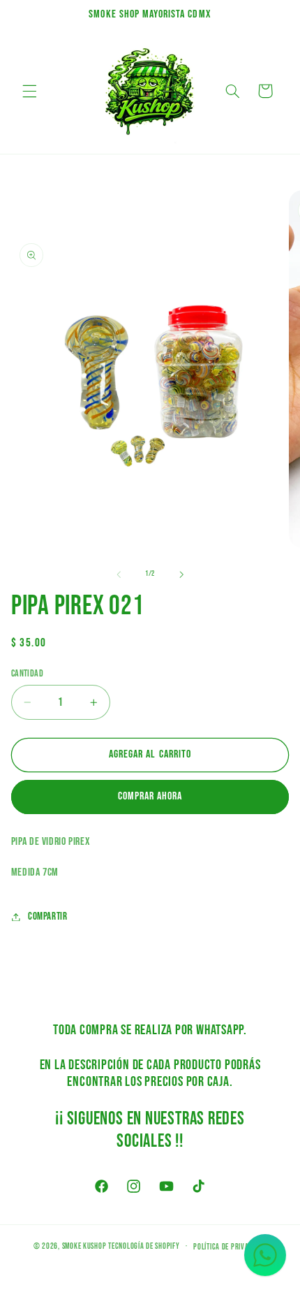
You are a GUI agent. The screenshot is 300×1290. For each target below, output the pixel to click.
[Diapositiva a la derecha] (181, 574)
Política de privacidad (230, 1247)
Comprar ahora (150, 796)
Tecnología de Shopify (143, 1246)
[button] (29, 91)
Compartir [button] (48, 916)
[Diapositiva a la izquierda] (118, 574)
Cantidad (27, 673)
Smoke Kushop (84, 1246)
